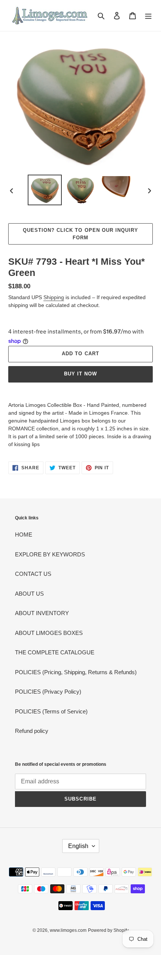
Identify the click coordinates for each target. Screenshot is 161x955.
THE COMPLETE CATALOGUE (54, 652)
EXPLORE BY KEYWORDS (50, 554)
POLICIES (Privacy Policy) (48, 691)
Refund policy (31, 731)
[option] (45, 190)
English (78, 846)
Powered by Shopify (108, 930)
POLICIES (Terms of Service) (51, 711)
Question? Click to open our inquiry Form (80, 233)
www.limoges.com (68, 930)
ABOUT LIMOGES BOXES (49, 633)
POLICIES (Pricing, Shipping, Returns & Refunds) (76, 672)
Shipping (53, 297)
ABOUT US (29, 593)
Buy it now (80, 374)
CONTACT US (33, 574)
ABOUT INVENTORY (42, 613)
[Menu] (148, 15)
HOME (23, 534)
